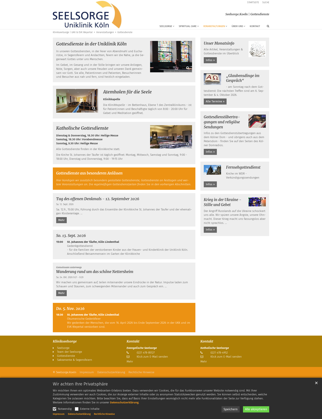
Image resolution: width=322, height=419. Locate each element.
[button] (265, 26)
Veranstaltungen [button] (214, 26)
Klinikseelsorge (65, 341)
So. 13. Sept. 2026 (71, 235)
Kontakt (255, 26)
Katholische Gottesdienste (82, 128)
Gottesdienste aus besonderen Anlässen (89, 173)
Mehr (61, 220)
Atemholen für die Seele (127, 92)
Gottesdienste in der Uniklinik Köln (91, 44)
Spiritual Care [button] (188, 26)
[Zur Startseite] (87, 14)
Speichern (231, 409)
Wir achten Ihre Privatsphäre (80, 384)
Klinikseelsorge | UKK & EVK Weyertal (73, 32)
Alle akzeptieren (256, 409)
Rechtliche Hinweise (104, 414)
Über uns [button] (237, 26)
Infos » (210, 60)
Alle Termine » (215, 101)
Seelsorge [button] (165, 26)
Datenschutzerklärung (124, 402)
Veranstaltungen (105, 32)
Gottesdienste (124, 32)
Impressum (59, 414)
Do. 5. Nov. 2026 (70, 308)
